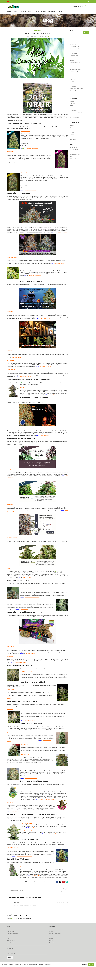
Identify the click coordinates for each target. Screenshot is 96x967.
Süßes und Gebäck (74, 71)
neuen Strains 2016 (18, 80)
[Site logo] (15, 6)
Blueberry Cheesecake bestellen (32, 597)
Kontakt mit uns (73, 147)
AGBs (71, 156)
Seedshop (72, 77)
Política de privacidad (74, 158)
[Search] (82, 6)
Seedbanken (72, 127)
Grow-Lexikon (73, 139)
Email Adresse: (10, 950)
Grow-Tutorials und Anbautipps (76, 88)
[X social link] (87, 1)
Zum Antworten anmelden (20, 907)
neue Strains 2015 (34, 881)
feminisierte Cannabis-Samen (76, 130)
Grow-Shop (72, 79)
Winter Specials (73, 86)
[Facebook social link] (85, 1)
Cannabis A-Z (73, 44)
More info (84, 964)
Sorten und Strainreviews (75, 69)
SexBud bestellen (24, 609)
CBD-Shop (72, 81)
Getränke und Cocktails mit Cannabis (77, 57)
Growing (39, 30)
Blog (35, 30)
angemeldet (13, 918)
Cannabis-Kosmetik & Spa (75, 48)
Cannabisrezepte (73, 51)
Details (22, 597)
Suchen (71, 30)
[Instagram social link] (88, 1)
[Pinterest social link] (63, 882)
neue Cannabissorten (13, 881)
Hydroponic (72, 64)
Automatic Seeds (73, 132)
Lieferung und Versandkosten (76, 151)
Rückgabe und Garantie (75, 154)
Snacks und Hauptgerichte (75, 67)
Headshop (72, 83)
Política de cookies (74, 161)
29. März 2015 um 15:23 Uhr (62, 902)
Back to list (37, 890)
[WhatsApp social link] (66, 882)
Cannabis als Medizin (74, 46)
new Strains (43, 881)
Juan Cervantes (34, 36)
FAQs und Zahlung (74, 149)
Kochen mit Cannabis (74, 93)
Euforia (56, 571)
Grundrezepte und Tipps (75, 62)
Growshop (72, 134)
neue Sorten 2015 (23, 881)
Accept (91, 964)
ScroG (59, 575)
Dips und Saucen (73, 53)
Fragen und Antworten (75, 55)
